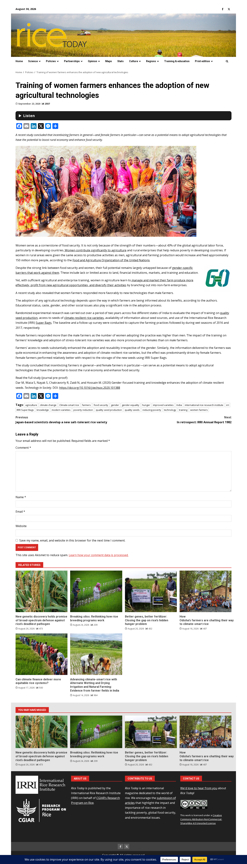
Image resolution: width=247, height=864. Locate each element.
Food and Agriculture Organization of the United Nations (111, 260)
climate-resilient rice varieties (84, 318)
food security (101, 405)
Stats (120, 61)
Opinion (92, 61)
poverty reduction (83, 410)
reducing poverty (151, 410)
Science (33, 61)
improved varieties (163, 405)
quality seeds (132, 410)
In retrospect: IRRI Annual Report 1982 (204, 419)
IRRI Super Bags (25, 410)
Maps (108, 61)
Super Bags (44, 323)
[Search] (227, 61)
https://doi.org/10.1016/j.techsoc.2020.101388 (89, 388)
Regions (151, 61)
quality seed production (109, 410)
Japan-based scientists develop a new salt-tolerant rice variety (61, 419)
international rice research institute (204, 405)
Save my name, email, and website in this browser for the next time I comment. (72, 540)
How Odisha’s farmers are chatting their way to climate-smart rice (205, 591)
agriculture (31, 405)
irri (227, 405)
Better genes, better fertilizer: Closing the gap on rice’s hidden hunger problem (151, 591)
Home (19, 61)
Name (21, 497)
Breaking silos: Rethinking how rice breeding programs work (96, 591)
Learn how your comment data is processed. (98, 555)
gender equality (130, 405)
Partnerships (72, 61)
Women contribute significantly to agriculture (95, 250)
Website (21, 526)
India (179, 405)
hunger (146, 405)
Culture (133, 61)
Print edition (202, 61)
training (183, 410)
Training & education (176, 61)
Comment (23, 448)
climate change (48, 405)
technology (170, 410)
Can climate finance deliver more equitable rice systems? (41, 654)
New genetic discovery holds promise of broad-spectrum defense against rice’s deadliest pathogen (41, 591)
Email (20, 512)
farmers (86, 405)
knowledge (43, 410)
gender (115, 405)
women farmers (199, 410)
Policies (51, 61)
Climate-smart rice (69, 405)
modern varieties (61, 410)
